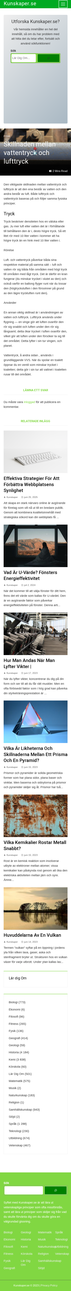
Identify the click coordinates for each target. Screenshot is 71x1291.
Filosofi (13, 1016)
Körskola (14, 1066)
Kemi (12, 1059)
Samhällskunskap (20, 1109)
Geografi (14, 1038)
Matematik (15, 1081)
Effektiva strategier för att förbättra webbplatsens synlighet (31, 484)
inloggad (29, 402)
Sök (13, 50)
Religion (14, 1102)
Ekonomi (14, 1009)
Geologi (14, 1045)
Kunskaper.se (20, 3)
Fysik (7, 136)
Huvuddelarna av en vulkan (32, 935)
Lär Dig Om (16, 1074)
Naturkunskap (18, 1095)
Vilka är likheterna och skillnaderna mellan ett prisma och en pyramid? (36, 754)
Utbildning (15, 1138)
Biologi (13, 1002)
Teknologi (15, 1131)
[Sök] (48, 58)
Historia (14, 1052)
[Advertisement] (35, 91)
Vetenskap (16, 1145)
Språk (13, 1123)
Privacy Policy (49, 1285)
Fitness (13, 1023)
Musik (13, 1088)
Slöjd (12, 1116)
